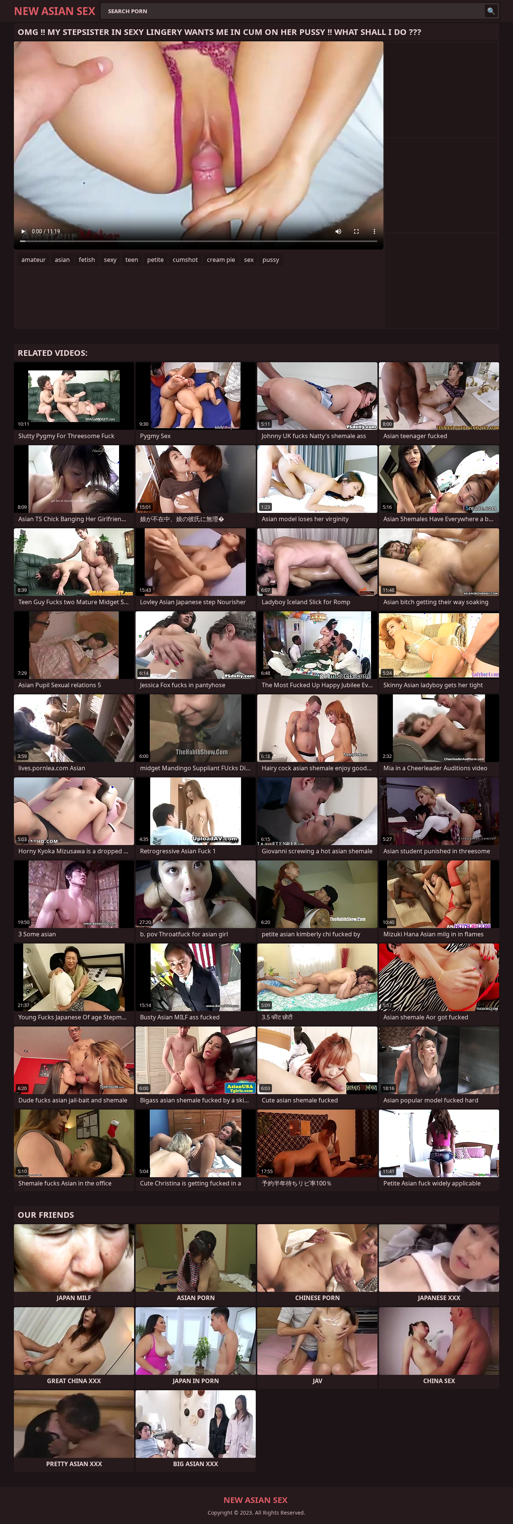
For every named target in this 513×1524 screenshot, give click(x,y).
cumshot (185, 260)
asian (62, 260)
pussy (271, 260)
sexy (110, 260)
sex (248, 260)
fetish (87, 260)
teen (131, 260)
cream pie (221, 260)
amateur (33, 260)
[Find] (491, 11)
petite (155, 260)
